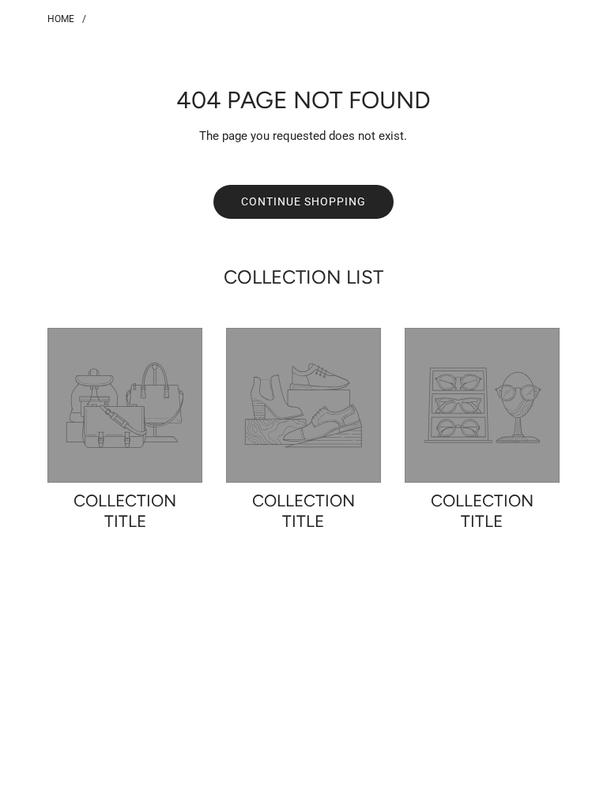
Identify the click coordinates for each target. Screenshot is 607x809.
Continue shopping (303, 201)
